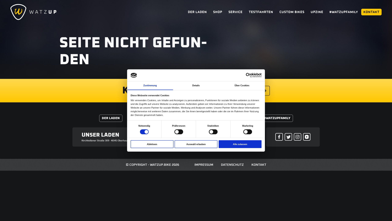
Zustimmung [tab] (150, 85)
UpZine (317, 12)
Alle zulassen (240, 144)
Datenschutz (232, 164)
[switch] (178, 131)
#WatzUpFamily (343, 12)
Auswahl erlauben (196, 144)
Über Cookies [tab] (242, 85)
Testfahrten (261, 12)
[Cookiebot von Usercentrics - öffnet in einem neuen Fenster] (248, 75)
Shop (217, 12)
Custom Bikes (291, 12)
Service (235, 12)
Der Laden (197, 12)
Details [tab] (196, 85)
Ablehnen (152, 144)
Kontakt (371, 12)
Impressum (203, 164)
